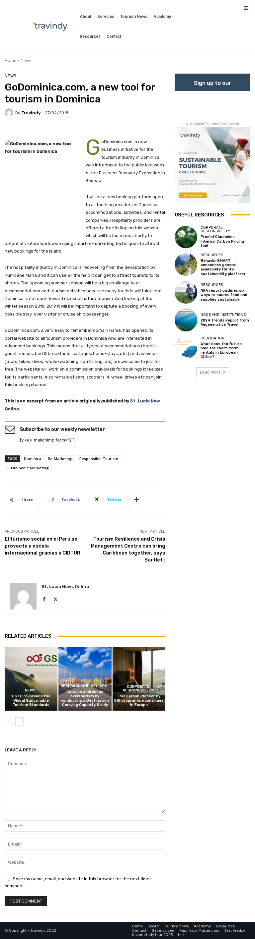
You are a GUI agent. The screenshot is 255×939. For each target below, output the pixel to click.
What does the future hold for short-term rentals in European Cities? (221, 350)
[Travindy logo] (50, 26)
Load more (210, 372)
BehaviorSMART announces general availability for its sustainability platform (223, 267)
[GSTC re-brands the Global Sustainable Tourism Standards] (31, 678)
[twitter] (55, 597)
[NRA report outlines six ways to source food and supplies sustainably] (186, 292)
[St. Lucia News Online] (23, 596)
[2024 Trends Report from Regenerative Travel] (186, 320)
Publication (212, 338)
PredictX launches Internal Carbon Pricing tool (222, 241)
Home (10, 60)
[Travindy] (10, 112)
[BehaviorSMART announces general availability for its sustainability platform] (186, 264)
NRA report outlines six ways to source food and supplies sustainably (224, 294)
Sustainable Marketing (28, 467)
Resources (212, 255)
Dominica (32, 458)
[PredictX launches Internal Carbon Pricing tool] (186, 237)
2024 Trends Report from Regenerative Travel (225, 322)
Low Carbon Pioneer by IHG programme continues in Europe (139, 700)
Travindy (31, 113)
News (26, 60)
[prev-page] (9, 721)
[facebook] (44, 597)
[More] (136, 499)
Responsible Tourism (98, 458)
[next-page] (19, 721)
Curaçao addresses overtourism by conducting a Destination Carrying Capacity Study (85, 698)
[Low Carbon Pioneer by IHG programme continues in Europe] (139, 678)
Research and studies (84, 686)
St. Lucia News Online (65, 586)
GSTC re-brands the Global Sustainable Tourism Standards (31, 700)
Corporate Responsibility (138, 688)
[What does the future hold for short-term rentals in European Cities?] (186, 347)
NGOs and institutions (223, 315)
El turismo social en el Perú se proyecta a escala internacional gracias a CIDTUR (42, 546)
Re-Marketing (60, 458)
